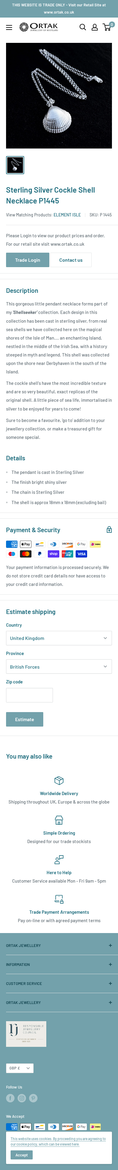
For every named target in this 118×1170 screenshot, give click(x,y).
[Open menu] (9, 27)
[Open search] (83, 27)
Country (14, 625)
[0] (107, 27)
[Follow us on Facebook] (10, 1098)
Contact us (71, 260)
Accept (21, 1154)
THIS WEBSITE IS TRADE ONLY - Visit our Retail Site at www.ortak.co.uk (59, 8)
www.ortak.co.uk (67, 244)
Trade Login (27, 260)
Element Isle (67, 214)
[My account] (95, 27)
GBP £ (14, 1068)
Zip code (14, 681)
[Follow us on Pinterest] (33, 1098)
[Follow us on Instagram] (22, 1098)
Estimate (24, 719)
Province (15, 653)
